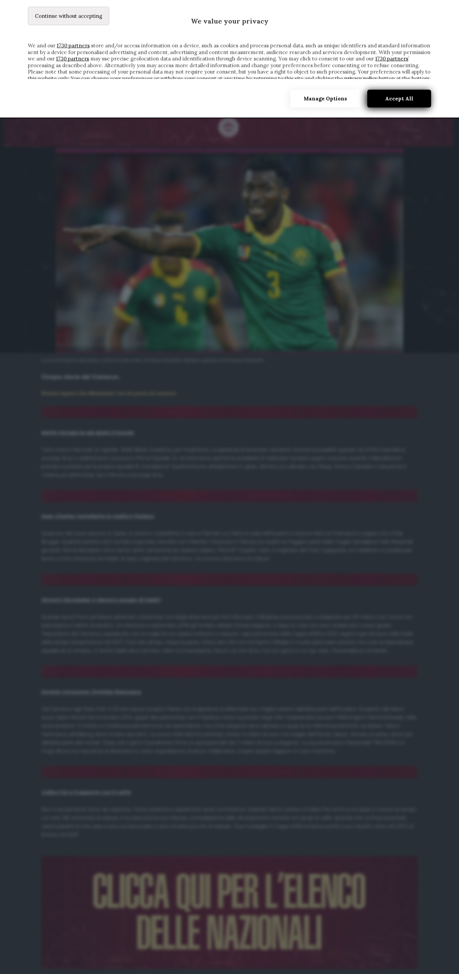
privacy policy (360, 78)
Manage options (325, 98)
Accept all (399, 98)
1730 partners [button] (73, 45)
